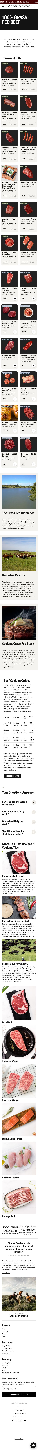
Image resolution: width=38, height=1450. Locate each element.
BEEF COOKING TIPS (12, 776)
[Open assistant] (33, 1445)
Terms (19, 1407)
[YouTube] (25, 1420)
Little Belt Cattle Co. (19, 1315)
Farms (4, 1336)
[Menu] (3, 6)
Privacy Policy (19, 1410)
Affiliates (5, 1365)
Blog (3, 1329)
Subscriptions (6, 1348)
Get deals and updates (19, 1394)
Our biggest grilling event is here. (23, 2)
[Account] (31, 6)
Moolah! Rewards (8, 1351)
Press (4, 1368)
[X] (21, 1420)
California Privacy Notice (19, 1413)
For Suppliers (6, 1363)
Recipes (4, 1334)
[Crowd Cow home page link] (19, 6)
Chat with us (19, 1439)
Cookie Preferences (19, 1416)
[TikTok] (13, 1420)
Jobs (3, 1370)
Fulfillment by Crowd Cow (10, 1373)
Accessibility (6, 1353)
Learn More (29, 46)
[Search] (6, 6)
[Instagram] (17, 1420)
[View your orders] (35, 6)
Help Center (6, 1346)
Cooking (5, 1331)
